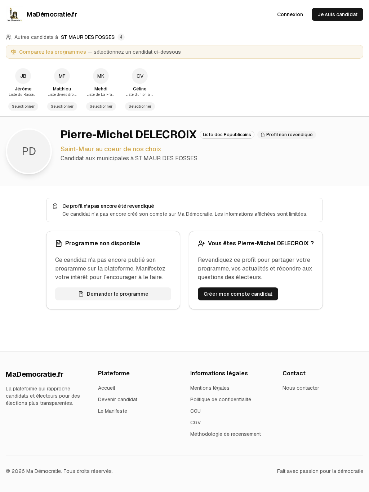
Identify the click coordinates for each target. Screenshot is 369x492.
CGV (195, 422)
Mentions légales (210, 388)
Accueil (106, 388)
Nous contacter (301, 388)
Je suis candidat (337, 14)
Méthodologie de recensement (225, 434)
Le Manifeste (112, 411)
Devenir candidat (117, 399)
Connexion (290, 14)
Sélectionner (23, 106)
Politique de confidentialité (220, 399)
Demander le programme (117, 294)
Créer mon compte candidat (238, 294)
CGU (195, 411)
